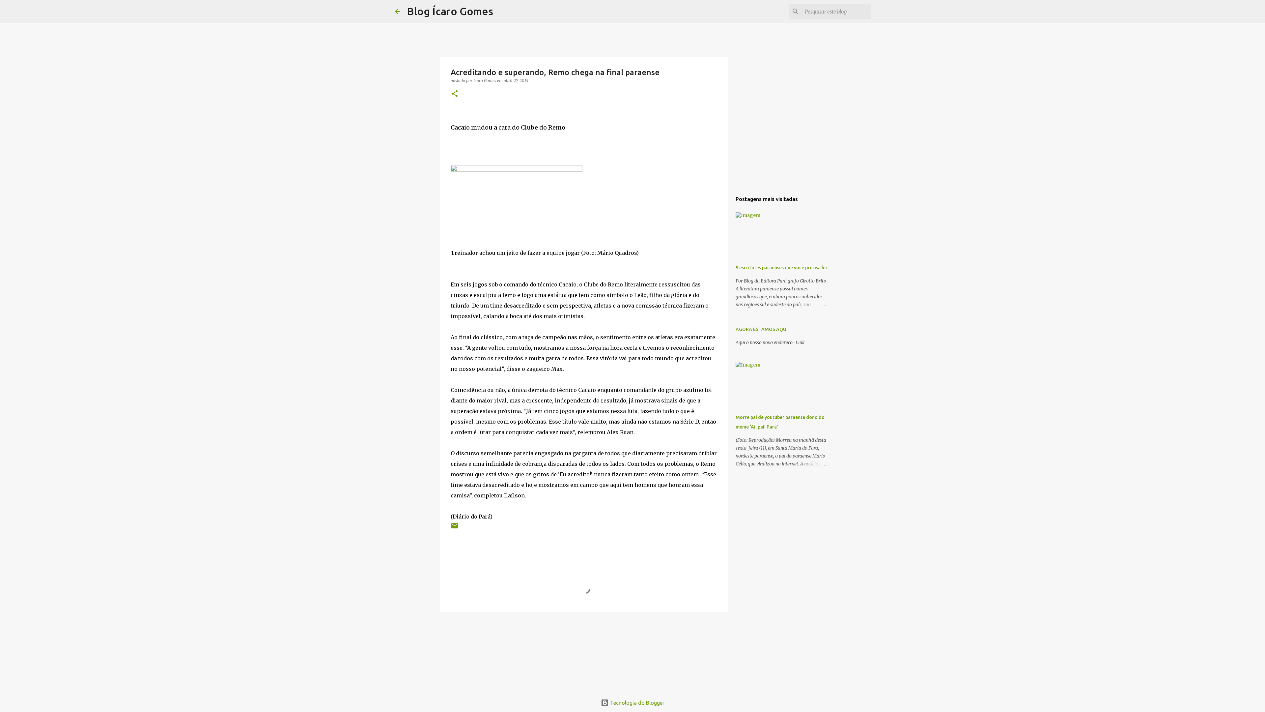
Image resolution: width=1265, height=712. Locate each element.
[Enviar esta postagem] (455, 528)
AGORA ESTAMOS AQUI (762, 329)
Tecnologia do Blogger (636, 703)
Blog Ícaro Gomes (450, 11)
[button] (455, 94)
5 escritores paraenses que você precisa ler (782, 267)
